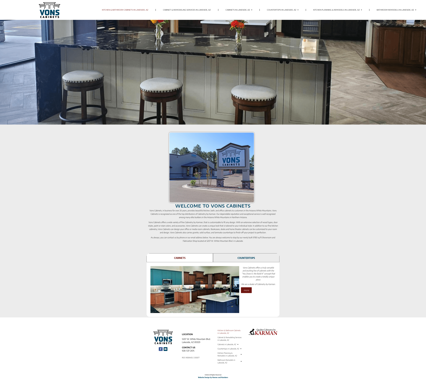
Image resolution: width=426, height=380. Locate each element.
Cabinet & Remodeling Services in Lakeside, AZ (187, 10)
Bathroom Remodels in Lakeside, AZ (395, 10)
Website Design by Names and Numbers (213, 377)
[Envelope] (165, 349)
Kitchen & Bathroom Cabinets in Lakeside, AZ (125, 10)
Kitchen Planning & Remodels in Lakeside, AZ (336, 10)
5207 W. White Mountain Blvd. (196, 339)
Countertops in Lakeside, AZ (281, 10)
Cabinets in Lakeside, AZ (238, 10)
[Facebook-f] (161, 349)
